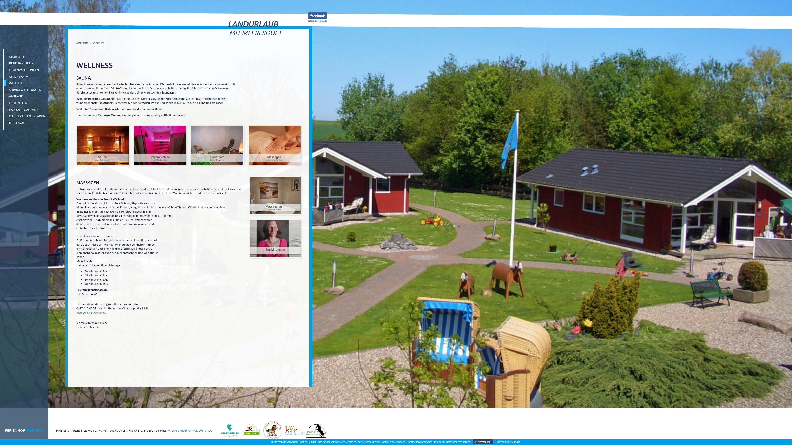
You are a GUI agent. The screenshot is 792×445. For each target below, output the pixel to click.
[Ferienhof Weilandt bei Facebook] (317, 16)
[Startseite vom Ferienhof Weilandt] (25, 20)
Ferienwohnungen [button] (24, 70)
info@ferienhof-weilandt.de (189, 430)
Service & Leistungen (25, 89)
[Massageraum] (275, 195)
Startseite (17, 57)
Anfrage (16, 96)
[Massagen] (274, 145)
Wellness (16, 83)
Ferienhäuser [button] (20, 63)
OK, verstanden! (482, 441)
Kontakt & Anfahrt (24, 109)
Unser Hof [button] (17, 76)
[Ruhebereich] (217, 145)
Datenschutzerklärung (508, 441)
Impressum (17, 122)
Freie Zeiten (18, 103)
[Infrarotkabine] (160, 145)
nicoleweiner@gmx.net (91, 312)
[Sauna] (103, 145)
